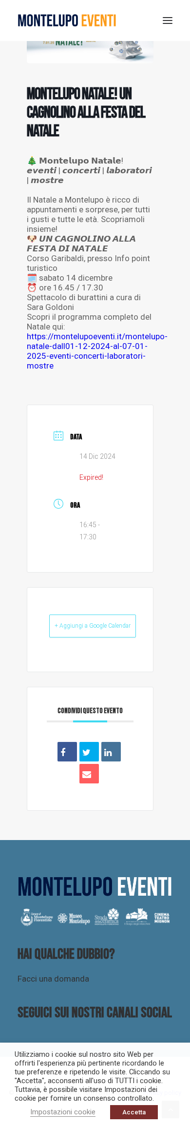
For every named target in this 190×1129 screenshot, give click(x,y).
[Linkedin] (111, 751)
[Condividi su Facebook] (67, 751)
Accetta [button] (134, 1112)
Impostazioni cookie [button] (62, 1112)
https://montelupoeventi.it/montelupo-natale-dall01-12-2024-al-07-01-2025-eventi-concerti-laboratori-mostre (97, 350)
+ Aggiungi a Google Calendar (93, 625)
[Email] (89, 773)
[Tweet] (89, 751)
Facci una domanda (53, 979)
